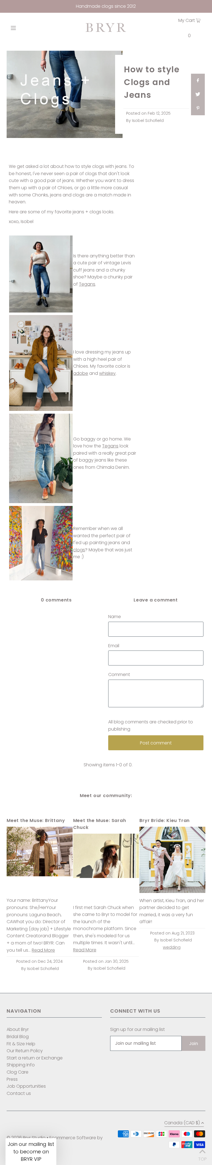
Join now (75, 617)
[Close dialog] (161, 529)
